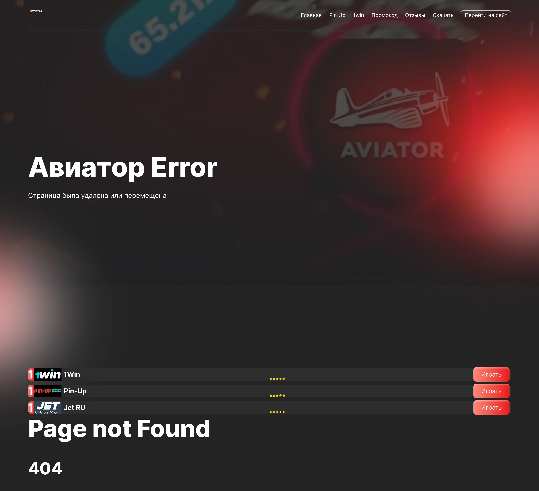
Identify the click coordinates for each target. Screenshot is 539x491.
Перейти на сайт (486, 15)
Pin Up (337, 15)
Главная (311, 15)
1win (358, 15)
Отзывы (415, 15)
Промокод (385, 15)
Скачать (443, 15)
